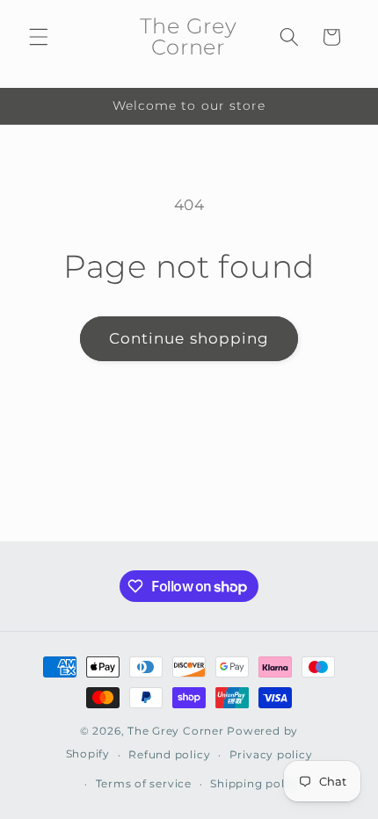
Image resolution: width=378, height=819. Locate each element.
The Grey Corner (175, 730)
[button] (39, 37)
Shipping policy (256, 783)
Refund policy (169, 754)
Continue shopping (189, 338)
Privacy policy (271, 754)
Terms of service (144, 783)
